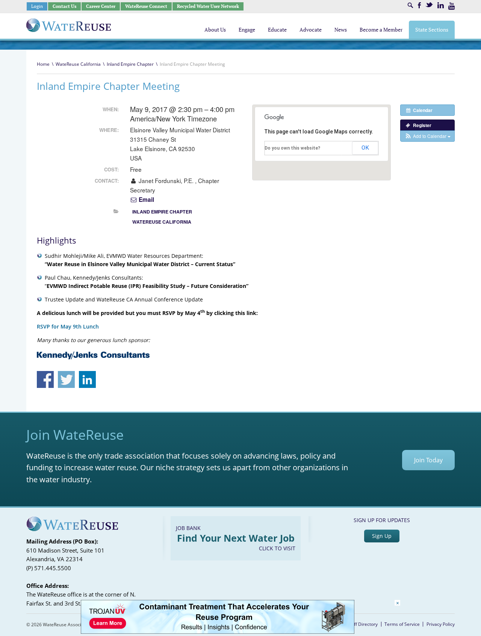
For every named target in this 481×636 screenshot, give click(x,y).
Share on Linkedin (87, 379)
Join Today (428, 460)
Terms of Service (402, 624)
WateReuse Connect (146, 6)
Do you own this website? (292, 148)
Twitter (429, 4)
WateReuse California (78, 64)
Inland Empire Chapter (130, 64)
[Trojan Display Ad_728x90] (217, 631)
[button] (427, 136)
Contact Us (64, 6)
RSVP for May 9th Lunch (68, 326)
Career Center (100, 6)
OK (365, 147)
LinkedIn (440, 5)
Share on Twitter (66, 379)
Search (410, 5)
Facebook (419, 5)
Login (37, 6)
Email (145, 199)
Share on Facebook (45, 379)
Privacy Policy (441, 624)
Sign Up (382, 535)
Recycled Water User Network (208, 6)
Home (43, 64)
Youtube (451, 6)
